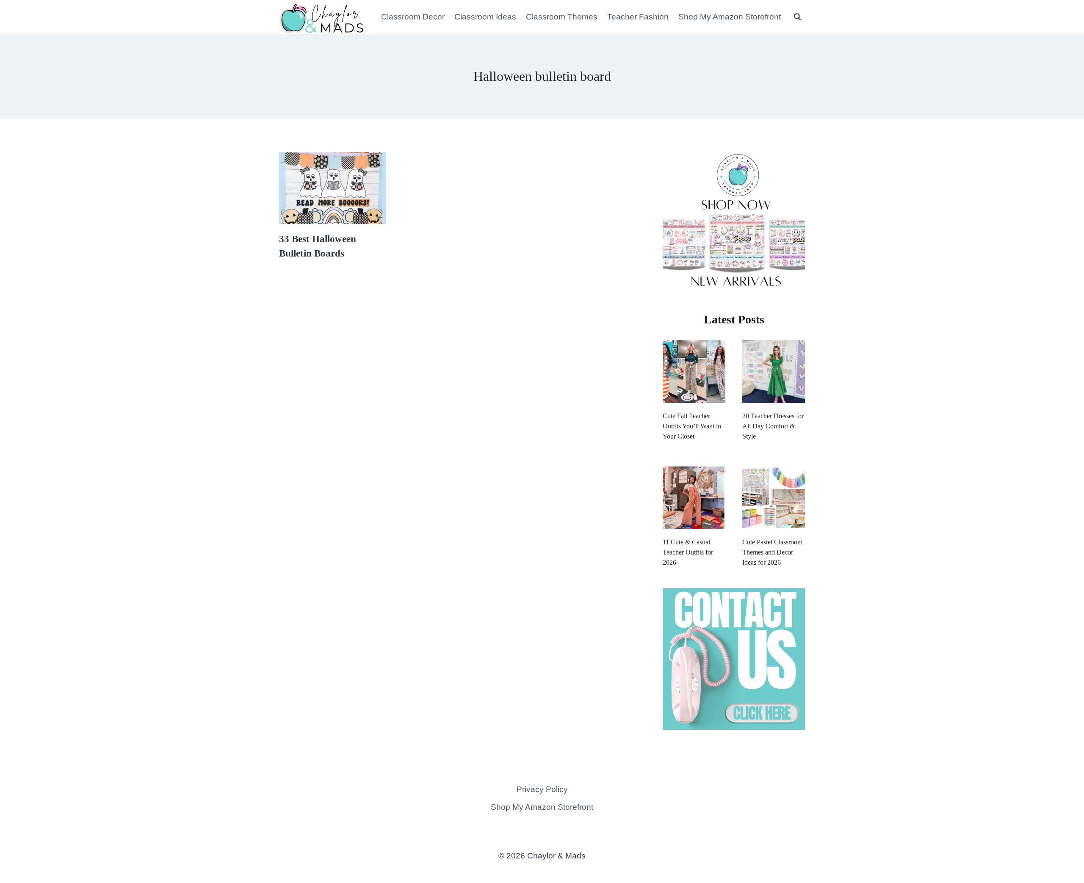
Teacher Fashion (638, 16)
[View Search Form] (797, 17)
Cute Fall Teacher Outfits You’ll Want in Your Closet (692, 426)
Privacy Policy (542, 789)
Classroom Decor (413, 16)
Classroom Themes (561, 16)
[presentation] (332, 188)
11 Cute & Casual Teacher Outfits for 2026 (688, 552)
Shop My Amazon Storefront (729, 16)
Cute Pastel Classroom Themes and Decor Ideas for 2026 (772, 552)
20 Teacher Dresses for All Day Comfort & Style (773, 426)
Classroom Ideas (485, 16)
